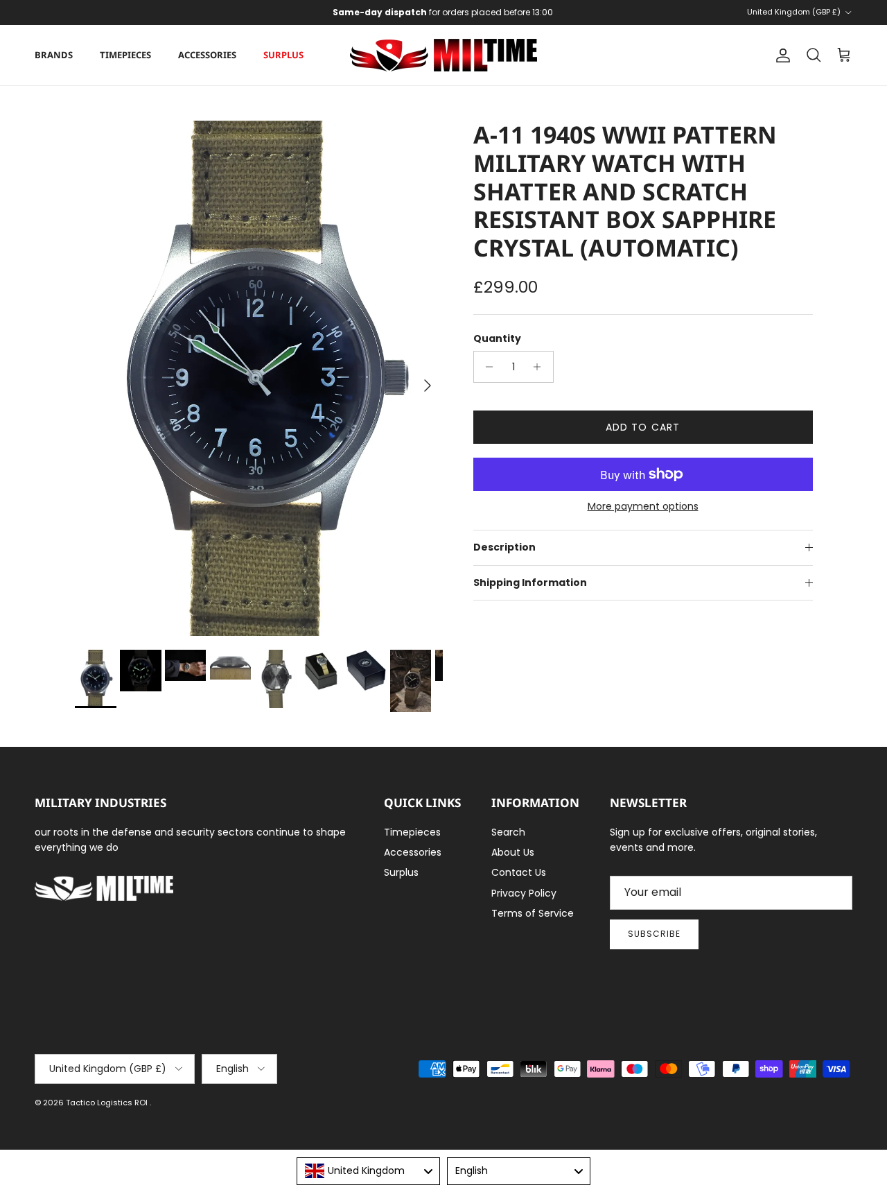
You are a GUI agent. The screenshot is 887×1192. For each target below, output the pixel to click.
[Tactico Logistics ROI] (443, 55)
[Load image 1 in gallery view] (259, 378)
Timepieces (125, 55)
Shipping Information (530, 582)
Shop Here (534, 18)
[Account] (780, 55)
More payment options (643, 506)
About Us (512, 852)
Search (508, 832)
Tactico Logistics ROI (108, 1102)
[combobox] (368, 1171)
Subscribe (654, 934)
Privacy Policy (523, 893)
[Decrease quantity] (486, 367)
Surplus (283, 55)
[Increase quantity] (541, 367)
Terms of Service (532, 913)
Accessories (207, 55)
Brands (54, 55)
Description (504, 547)
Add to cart (643, 427)
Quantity (497, 338)
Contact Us (518, 872)
